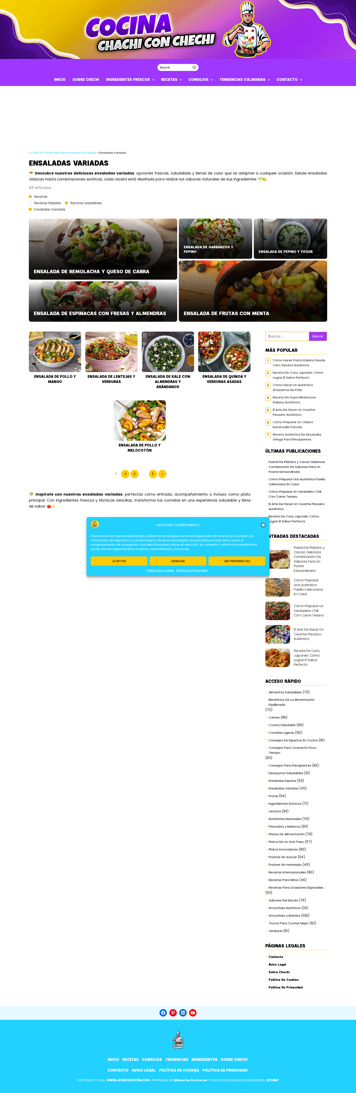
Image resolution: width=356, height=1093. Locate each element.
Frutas (273, 796)
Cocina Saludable (282, 725)
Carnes (274, 717)
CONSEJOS (198, 79)
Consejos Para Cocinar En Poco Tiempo (292, 750)
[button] (263, 525)
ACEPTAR (119, 561)
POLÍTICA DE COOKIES (179, 1070)
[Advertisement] (178, 117)
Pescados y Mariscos (285, 826)
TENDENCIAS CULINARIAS (243, 79)
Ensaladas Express (282, 781)
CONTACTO (287, 79)
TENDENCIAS (176, 1059)
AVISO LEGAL (144, 1070)
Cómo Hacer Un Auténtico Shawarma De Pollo (293, 387)
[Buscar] (194, 67)
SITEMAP (272, 1080)
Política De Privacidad (191, 570)
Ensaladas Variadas (49, 209)
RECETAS (169, 79)
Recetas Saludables (86, 203)
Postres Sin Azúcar (283, 857)
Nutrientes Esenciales (285, 819)
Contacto (276, 957)
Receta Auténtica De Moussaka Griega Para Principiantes (297, 437)
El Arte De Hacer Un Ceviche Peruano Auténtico (294, 412)
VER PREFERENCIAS (237, 561)
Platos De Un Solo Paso (286, 842)
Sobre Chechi (279, 972)
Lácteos (275, 811)
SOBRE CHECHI (86, 79)
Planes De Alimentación (287, 834)
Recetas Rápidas (47, 203)
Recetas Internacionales (287, 872)
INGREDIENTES (205, 1059)
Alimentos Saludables (285, 692)
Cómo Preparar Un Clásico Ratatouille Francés (293, 424)
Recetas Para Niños (284, 880)
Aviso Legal (277, 964)
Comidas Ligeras (281, 732)
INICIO (60, 79)
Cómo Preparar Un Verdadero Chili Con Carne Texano (295, 494)
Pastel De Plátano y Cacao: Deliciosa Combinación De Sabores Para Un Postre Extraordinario (297, 467)
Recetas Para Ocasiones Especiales (296, 887)
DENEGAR (178, 561)
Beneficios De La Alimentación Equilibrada (292, 702)
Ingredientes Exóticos (285, 803)
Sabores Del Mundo (283, 900)
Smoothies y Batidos (284, 915)
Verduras (275, 931)
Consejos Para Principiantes (290, 765)
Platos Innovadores (283, 849)
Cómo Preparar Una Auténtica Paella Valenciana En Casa (297, 481)
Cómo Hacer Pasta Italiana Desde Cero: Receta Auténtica (299, 362)
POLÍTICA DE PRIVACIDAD (225, 1070)
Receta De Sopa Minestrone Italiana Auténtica (294, 399)
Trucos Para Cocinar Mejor (289, 923)
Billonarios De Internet (190, 1080)
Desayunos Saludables (286, 773)
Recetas (40, 196)
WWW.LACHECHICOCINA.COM (128, 1080)
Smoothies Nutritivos (285, 908)
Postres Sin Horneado (285, 864)
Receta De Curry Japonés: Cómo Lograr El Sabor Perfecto (298, 375)
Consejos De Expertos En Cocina (293, 740)
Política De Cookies (160, 570)
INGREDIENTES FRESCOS (128, 79)
